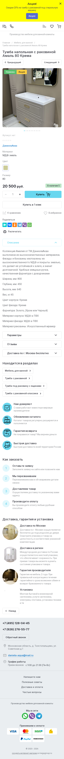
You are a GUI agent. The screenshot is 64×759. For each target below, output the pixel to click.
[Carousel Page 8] (36, 130)
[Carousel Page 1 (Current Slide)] (24, 130)
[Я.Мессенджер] (4, 225)
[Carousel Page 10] (39, 130)
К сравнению (14, 213)
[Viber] (24, 225)
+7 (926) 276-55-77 (15, 629)
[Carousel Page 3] (27, 130)
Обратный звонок (16, 637)
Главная (6, 42)
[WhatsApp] (29, 225)
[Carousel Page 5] (31, 130)
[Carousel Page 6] (32, 130)
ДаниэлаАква (9, 145)
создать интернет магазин (24, 753)
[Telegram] (19, 225)
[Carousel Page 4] (29, 130)
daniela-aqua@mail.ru (20, 655)
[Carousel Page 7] (34, 130)
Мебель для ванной (23, 42)
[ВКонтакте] (9, 225)
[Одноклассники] (14, 225)
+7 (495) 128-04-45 (16, 623)
